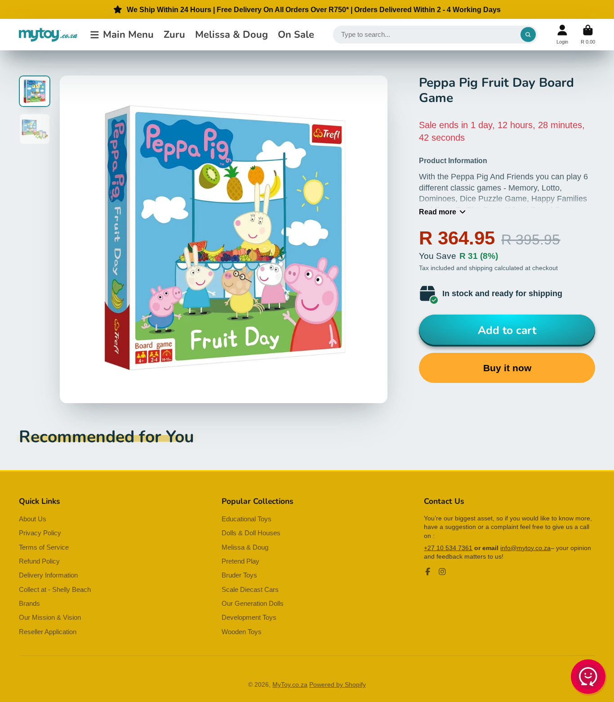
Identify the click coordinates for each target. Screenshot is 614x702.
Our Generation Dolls (253, 603)
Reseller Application (47, 631)
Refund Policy (39, 561)
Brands (29, 603)
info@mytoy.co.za (525, 547)
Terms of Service (44, 547)
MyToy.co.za (289, 684)
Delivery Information (48, 575)
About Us (32, 519)
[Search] (528, 34)
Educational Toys (246, 519)
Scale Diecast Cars (250, 589)
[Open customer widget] (589, 678)
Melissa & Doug (231, 34)
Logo (48, 35)
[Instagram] (442, 572)
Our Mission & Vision (50, 617)
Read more (437, 212)
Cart (588, 34)
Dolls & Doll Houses (251, 533)
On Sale (296, 34)
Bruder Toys (239, 575)
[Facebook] (428, 572)
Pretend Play (240, 561)
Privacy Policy (40, 533)
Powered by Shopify (337, 684)
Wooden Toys (242, 631)
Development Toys (249, 617)
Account (562, 34)
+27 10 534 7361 (448, 547)
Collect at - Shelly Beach (55, 589)
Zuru (174, 34)
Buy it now (507, 368)
